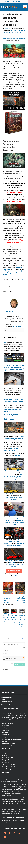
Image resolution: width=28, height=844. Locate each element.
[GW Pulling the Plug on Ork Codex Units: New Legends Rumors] (6, 610)
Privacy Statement (5, 727)
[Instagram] (5, 330)
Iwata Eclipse (8, 560)
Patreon (2, 1)
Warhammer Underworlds (10, 34)
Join (26, 1)
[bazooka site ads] (14, 92)
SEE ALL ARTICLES (16, 326)
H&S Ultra (12, 562)
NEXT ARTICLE (21, 592)
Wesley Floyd (8, 28)
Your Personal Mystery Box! (14, 437)
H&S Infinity (19, 560)
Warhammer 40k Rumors (13, 32)
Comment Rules (5, 725)
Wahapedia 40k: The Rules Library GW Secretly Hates (13, 820)
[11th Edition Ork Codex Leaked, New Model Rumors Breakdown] (14, 610)
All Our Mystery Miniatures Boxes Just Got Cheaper (13, 416)
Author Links (4, 741)
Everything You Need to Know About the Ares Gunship (21, 599)
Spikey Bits (6, 38)
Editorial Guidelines (5, 736)
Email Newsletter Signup (7, 757)
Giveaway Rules (5, 728)
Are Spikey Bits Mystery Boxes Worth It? (10, 745)
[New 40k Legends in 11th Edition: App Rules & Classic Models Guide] (22, 610)
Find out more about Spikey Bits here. (12, 817)
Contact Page (4, 753)
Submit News (4, 755)
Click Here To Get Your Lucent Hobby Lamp (14, 400)
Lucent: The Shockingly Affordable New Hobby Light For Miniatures (14, 367)
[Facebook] (9, 833)
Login (23, 638)
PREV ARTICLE (6, 592)
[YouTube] (5, 837)
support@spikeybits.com (8, 769)
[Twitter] (14, 833)
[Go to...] (25, 6)
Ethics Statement (5, 732)
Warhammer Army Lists (6, 701)
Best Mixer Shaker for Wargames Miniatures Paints (14, 522)
